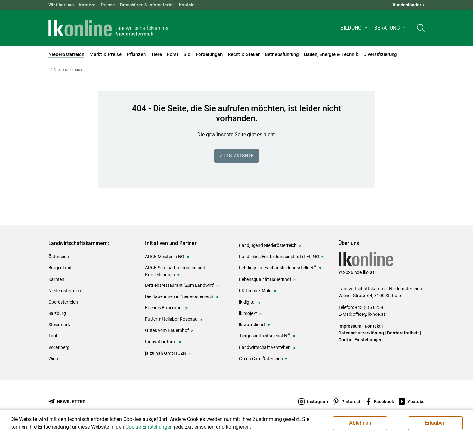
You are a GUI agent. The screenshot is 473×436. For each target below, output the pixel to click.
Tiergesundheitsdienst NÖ (265, 335)
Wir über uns (61, 4)
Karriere (87, 4)
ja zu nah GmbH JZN (165, 353)
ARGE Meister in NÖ (164, 256)
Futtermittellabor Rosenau (171, 319)
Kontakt (187, 4)
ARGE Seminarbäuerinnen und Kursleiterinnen (175, 271)
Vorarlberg (59, 347)
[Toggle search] (421, 28)
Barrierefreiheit (403, 332)
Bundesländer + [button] (409, 4)
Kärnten (56, 279)
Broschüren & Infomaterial (147, 4)
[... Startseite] (108, 28)
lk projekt (248, 313)
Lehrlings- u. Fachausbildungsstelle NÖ (278, 267)
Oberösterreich (63, 302)
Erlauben (435, 423)
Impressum (350, 326)
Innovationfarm (160, 341)
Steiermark (59, 324)
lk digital (247, 302)
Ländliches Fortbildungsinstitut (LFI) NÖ (279, 256)
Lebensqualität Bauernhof (265, 279)
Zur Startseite (237, 155)
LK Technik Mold (255, 290)
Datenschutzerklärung (361, 332)
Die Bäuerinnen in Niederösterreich (179, 296)
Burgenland (59, 267)
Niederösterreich (64, 290)
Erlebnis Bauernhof (164, 307)
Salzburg (57, 313)
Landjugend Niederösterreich (268, 245)
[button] (355, 28)
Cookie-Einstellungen (361, 339)
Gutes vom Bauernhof (167, 330)
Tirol (52, 335)
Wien (53, 358)
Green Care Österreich (261, 358)
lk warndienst (252, 324)
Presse (108, 4)
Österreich (58, 256)
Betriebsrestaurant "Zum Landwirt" (179, 285)
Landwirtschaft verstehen (265, 347)
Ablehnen (360, 423)
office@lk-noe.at (369, 314)
